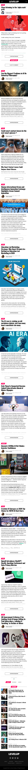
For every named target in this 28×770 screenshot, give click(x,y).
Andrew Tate (4, 43)
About (5, 761)
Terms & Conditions (19, 761)
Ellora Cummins (9, 136)
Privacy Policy (11, 763)
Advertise (11, 761)
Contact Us (18, 763)
